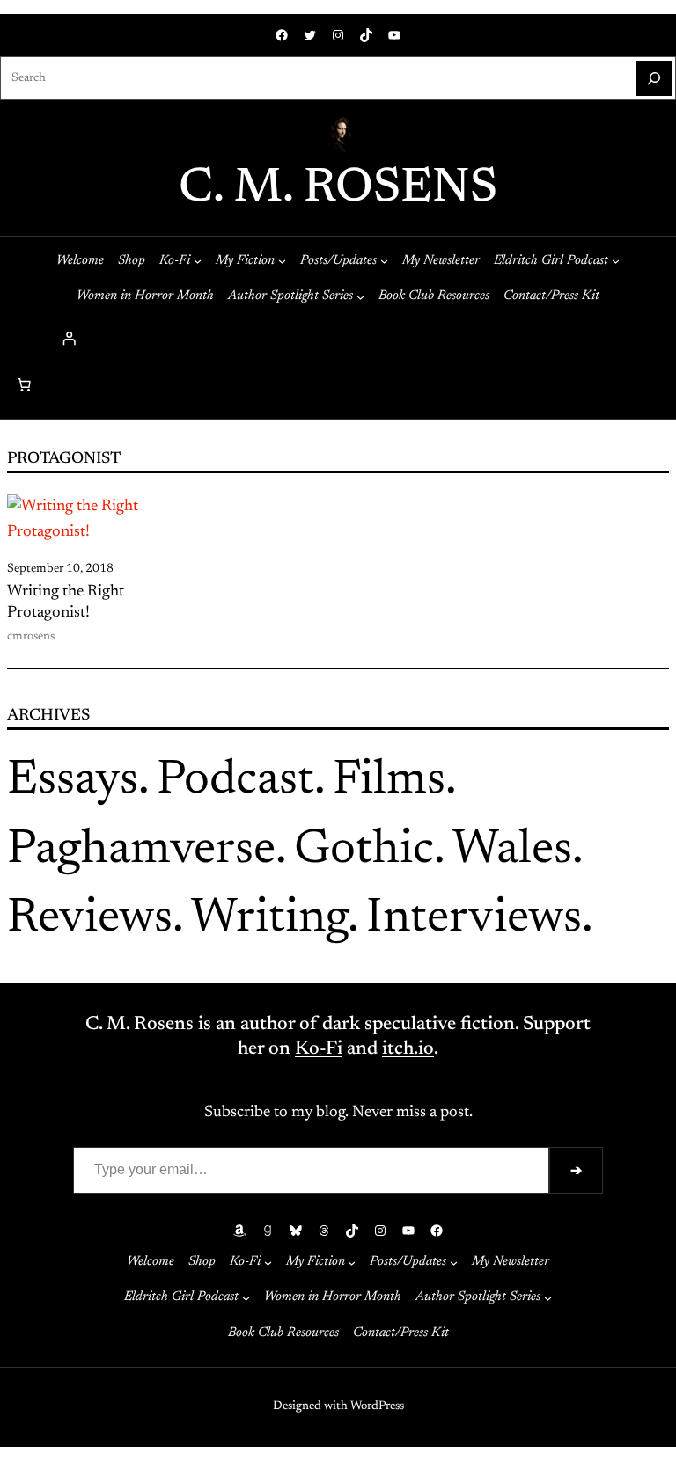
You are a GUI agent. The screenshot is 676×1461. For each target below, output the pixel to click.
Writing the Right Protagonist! (65, 602)
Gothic (364, 851)
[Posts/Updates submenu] (384, 261)
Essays (72, 781)
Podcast (235, 781)
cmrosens (31, 637)
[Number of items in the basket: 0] (23, 385)
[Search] (654, 78)
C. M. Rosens (338, 189)
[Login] (338, 337)
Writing (269, 919)
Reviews (90, 919)
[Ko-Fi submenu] (198, 261)
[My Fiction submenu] (282, 261)
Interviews (474, 919)
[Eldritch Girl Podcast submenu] (616, 261)
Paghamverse (141, 851)
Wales (512, 851)
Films (389, 781)
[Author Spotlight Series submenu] (360, 296)
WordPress (377, 1406)
